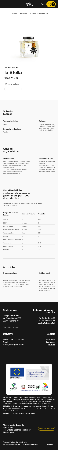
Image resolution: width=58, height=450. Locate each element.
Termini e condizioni (30, 444)
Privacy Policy (9, 442)
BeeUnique (23, 13)
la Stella (33, 13)
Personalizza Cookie (11, 444)
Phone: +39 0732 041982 (13, 339)
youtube (51, 345)
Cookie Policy (22, 442)
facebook (50, 339)
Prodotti (14, 13)
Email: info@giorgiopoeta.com (13, 343)
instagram (50, 342)
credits (50, 444)
